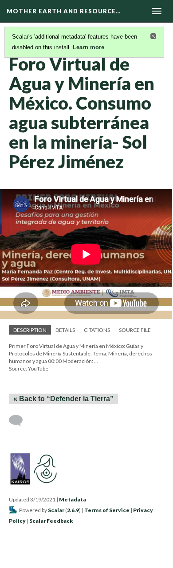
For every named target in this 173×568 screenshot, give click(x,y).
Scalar (56, 510)
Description (30, 330)
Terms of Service (107, 510)
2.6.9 (73, 510)
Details (65, 330)
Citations (97, 330)
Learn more (88, 47)
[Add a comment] (20, 420)
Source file (135, 330)
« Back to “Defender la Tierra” (63, 398)
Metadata (72, 499)
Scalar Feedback (51, 520)
